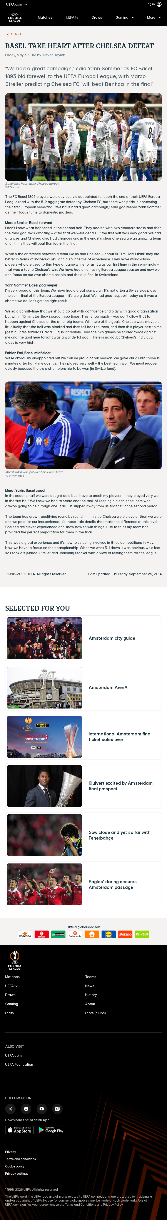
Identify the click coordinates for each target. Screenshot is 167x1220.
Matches (12, 977)
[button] (125, 17)
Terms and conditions (20, 1159)
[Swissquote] (75, 934)
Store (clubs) (95, 1013)
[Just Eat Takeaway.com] (92, 934)
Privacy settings (16, 1173)
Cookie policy (15, 1166)
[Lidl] (109, 934)
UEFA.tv (11, 986)
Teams (90, 977)
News (89, 986)
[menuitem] (46, 17)
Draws (10, 995)
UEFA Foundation (19, 1064)
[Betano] (125, 934)
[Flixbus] (142, 934)
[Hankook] (25, 934)
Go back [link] (16, 34)
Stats (9, 1013)
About (90, 1004)
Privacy (10, 1152)
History (91, 995)
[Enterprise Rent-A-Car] (58, 934)
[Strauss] (42, 934)
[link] (45, 17)
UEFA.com (13, 1055)
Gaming (11, 1004)
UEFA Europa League (15, 17)
